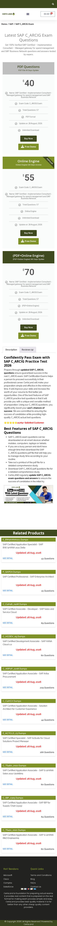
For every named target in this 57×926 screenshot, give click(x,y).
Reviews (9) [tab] (27, 349)
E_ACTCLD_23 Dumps (14, 733)
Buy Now (28, 138)
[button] (53, 4)
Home (4, 24)
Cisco (6, 879)
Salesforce (8, 886)
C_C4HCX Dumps (12, 701)
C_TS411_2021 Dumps (14, 830)
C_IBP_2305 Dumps (13, 797)
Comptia (7, 883)
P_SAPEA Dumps (12, 572)
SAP (11, 24)
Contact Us (35, 886)
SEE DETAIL (8, 558)
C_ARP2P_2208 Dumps (15, 668)
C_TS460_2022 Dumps (14, 765)
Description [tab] (11, 349)
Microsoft (7, 875)
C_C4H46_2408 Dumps (15, 604)
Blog (32, 879)
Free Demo (30, 147)
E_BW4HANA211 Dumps (15, 539)
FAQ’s (33, 883)
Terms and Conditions (41, 875)
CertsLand (28, 924)
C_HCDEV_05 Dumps (14, 636)
